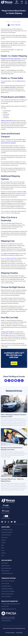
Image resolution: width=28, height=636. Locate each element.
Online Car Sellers (5, 565)
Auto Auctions (4, 563)
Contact (3, 542)
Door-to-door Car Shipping (7, 581)
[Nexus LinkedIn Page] (15, 522)
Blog (2, 545)
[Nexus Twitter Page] (8, 522)
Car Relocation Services (7, 573)
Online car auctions (6, 120)
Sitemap (3, 553)
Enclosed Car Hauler (6, 586)
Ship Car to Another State (7, 593)
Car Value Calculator (6, 534)
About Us (3, 540)
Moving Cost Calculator (6, 532)
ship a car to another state (11, 253)
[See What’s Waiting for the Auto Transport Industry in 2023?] (14, 404)
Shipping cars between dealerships (10, 58)
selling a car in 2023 (10, 87)
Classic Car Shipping (6, 596)
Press (2, 550)
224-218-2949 (4, 606)
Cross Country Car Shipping (7, 591)
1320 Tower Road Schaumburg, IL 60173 (10, 603)
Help (2, 555)
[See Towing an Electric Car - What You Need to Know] (14, 468)
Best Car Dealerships (6, 568)
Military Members (5, 570)
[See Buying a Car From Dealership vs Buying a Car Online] (14, 437)
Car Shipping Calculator (6, 529)
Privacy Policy (19, 632)
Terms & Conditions (10, 632)
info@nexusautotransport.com (8, 609)
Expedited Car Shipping (7, 588)
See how (14, 363)
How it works (4, 537)
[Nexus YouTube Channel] (11, 522)
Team (2, 547)
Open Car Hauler (5, 583)
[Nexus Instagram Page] (5, 522)
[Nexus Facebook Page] (2, 522)
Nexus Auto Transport (8, 332)
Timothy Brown (15, 25)
